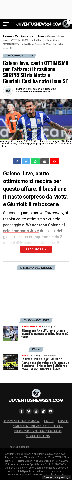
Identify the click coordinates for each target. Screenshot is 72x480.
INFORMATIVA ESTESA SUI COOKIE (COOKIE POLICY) (38, 431)
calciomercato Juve (21, 231)
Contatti (49, 421)
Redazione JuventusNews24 (34, 91)
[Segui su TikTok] (43, 411)
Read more (34, 249)
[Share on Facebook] (17, 161)
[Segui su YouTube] (51, 411)
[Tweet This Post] (26, 161)
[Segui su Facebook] (21, 411)
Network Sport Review (38, 436)
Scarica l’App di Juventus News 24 (22, 421)
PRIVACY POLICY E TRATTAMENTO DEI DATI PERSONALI (38, 426)
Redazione (63, 421)
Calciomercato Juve (29, 36)
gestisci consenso (19, 447)
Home (7, 36)
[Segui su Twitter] (29, 411)
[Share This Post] (35, 161)
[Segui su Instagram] (36, 411)
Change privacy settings (57, 477)
